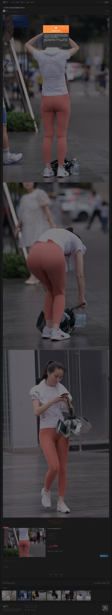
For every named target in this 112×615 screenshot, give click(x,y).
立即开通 (65, 45)
